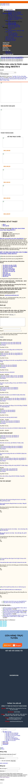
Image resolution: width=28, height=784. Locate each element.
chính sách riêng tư (4, 777)
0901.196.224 (7, 166)
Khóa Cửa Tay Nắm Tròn (14, 26)
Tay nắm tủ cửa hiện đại (9, 271)
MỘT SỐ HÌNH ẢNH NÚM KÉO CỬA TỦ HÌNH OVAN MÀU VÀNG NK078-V (13, 252)
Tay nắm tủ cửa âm (8, 267)
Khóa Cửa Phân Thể (13, 24)
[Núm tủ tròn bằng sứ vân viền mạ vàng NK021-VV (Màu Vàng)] (11, 354)
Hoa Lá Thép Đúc (12, 33)
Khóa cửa (7, 51)
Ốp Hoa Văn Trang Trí (10, 39)
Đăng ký (2, 779)
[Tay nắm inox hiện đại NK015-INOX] (7, 411)
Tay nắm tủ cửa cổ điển (9, 270)
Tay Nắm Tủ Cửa (9, 10)
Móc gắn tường (7, 275)
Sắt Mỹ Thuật (8, 31)
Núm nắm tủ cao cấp (20, 77)
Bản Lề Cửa (8, 29)
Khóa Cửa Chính (12, 23)
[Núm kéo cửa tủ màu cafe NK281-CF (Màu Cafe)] (9, 436)
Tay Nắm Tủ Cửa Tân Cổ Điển (15, 14)
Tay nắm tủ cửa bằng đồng (10, 266)
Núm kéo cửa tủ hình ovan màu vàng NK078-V (12, 229)
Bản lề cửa (5, 276)
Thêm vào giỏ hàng (4, 73)
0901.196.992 (7, 150)
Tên (1, 328)
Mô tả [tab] (4, 224)
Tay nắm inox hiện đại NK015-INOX (8, 417)
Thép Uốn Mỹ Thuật (13, 34)
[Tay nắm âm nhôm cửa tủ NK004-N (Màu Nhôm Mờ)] (9, 388)
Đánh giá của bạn (4, 314)
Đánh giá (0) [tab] (6, 225)
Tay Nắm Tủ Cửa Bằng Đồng (15, 18)
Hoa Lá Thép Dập (12, 35)
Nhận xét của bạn (4, 317)
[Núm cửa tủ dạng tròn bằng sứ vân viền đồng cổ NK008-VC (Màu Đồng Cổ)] (13, 399)
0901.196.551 (7, 182)
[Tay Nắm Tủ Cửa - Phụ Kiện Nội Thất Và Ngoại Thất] (4, 4)
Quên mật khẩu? (4, 763)
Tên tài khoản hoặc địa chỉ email (8, 754)
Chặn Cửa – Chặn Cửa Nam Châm (14, 36)
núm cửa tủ (11, 77)
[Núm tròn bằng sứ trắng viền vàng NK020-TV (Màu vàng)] (13, 459)
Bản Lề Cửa (6, 48)
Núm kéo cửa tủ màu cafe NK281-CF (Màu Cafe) (12, 442)
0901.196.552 (7, 198)
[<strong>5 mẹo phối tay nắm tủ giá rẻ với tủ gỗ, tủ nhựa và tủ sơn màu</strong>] (14, 559)
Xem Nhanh (3, 345)
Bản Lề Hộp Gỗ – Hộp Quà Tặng (16, 30)
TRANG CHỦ (6, 42)
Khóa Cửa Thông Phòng (14, 25)
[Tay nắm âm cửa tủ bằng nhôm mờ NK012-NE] (10, 343)
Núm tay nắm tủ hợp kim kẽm (17, 78)
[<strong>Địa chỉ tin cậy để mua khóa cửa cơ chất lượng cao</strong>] (13, 586)
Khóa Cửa (5, 47)
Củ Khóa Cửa (11, 28)
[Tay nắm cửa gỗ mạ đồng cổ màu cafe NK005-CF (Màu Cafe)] (11, 376)
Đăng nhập (13, 760)
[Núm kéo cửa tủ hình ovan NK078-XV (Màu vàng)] (14, 601)
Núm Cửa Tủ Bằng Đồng (14, 17)
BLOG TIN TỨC (7, 50)
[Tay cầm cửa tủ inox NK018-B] (8, 366)
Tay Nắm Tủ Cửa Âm (13, 19)
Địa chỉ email (3, 768)
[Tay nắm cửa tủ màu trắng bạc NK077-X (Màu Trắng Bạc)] (14, 602)
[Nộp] (3, 11)
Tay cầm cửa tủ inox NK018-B (7, 372)
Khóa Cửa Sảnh (12, 22)
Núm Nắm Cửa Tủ (12, 15)
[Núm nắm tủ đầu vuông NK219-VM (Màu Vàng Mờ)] (8, 469)
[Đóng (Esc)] (0, 782)
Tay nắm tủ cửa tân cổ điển (10, 265)
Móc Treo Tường (9, 38)
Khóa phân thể (6, 273)
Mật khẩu (2, 758)
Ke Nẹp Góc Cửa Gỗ (10, 40)
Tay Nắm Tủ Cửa (7, 45)
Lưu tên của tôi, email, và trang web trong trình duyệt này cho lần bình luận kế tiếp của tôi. (13, 334)
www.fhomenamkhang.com (12, 295)
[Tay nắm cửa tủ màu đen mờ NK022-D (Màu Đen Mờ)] (10, 421)
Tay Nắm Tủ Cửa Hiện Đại (14, 12)
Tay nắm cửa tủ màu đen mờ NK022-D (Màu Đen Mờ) (13, 428)
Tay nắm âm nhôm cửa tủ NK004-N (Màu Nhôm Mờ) (12, 394)
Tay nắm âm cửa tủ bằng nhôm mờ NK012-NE (11, 349)
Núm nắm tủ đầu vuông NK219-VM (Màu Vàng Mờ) (12, 476)
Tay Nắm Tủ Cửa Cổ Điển (14, 13)
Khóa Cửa (7, 20)
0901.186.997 (7, 214)
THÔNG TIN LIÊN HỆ (8, 54)
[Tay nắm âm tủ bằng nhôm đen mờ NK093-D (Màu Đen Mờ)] (11, 447)
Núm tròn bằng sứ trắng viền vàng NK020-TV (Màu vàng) (14, 465)
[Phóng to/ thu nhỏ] (1, 782)
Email (1, 330)
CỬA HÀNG (6, 44)
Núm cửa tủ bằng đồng (9, 269)
